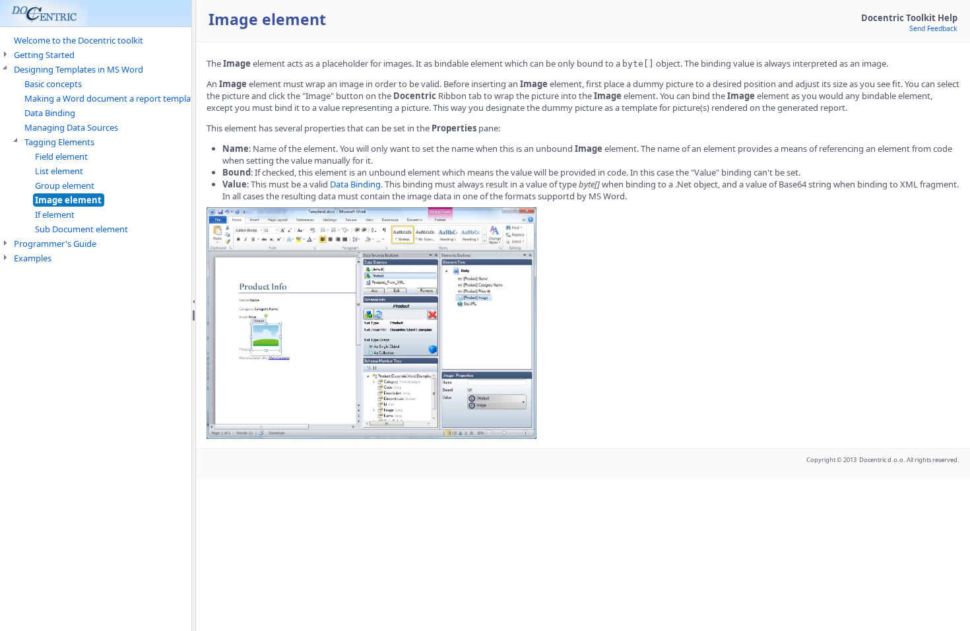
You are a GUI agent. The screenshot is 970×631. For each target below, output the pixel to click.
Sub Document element (81, 229)
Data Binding (49, 113)
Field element (61, 156)
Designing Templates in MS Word (78, 69)
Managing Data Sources (71, 127)
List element (59, 171)
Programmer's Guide (55, 243)
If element (55, 214)
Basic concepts (53, 84)
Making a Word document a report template (111, 98)
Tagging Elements (59, 142)
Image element (68, 200)
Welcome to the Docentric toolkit (78, 40)
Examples (32, 258)
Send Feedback (933, 28)
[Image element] (371, 436)
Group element (64, 185)
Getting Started (44, 55)
